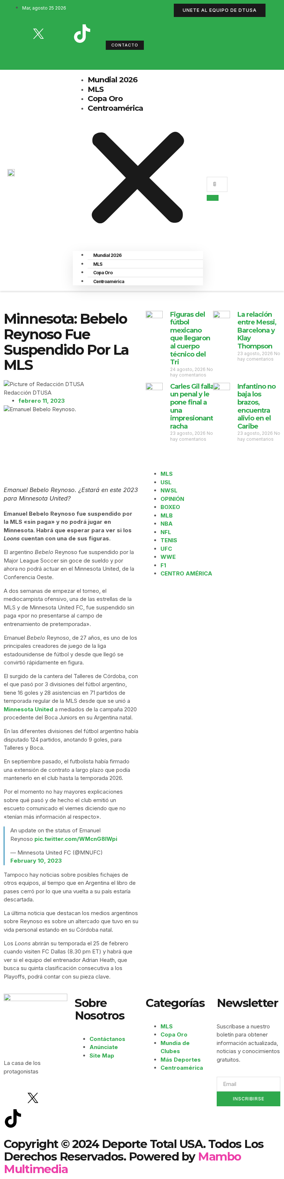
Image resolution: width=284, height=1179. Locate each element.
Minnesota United (28, 709)
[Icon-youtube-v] (16, 54)
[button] (138, 179)
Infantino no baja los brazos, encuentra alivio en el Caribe (256, 406)
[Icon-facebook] (16, 33)
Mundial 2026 (113, 79)
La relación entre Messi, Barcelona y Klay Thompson (256, 330)
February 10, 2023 (36, 860)
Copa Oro (105, 98)
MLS (96, 89)
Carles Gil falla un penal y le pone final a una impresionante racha (193, 406)
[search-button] (213, 198)
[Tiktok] (82, 33)
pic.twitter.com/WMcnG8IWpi (75, 838)
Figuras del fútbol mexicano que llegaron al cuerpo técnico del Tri (190, 338)
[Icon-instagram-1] (60, 33)
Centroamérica (115, 108)
